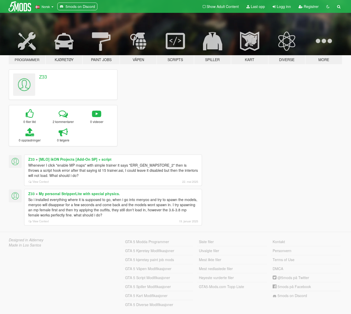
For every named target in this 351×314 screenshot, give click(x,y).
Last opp (257, 6)
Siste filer (206, 241)
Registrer (311, 6)
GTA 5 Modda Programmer (147, 241)
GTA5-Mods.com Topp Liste (221, 286)
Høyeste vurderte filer (216, 277)
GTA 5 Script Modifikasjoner (147, 277)
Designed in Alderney (26, 239)
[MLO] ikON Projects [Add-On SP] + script (75, 159)
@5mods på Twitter (292, 277)
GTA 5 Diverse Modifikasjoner (149, 304)
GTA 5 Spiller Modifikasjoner (148, 286)
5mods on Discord (291, 295)
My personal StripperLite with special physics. (79, 193)
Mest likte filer (210, 259)
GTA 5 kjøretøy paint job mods (149, 259)
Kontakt (279, 241)
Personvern (282, 250)
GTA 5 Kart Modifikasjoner (146, 295)
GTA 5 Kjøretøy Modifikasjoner (149, 250)
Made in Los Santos (25, 245)
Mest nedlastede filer (216, 268)
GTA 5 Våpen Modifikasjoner (148, 268)
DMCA (278, 268)
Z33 (43, 76)
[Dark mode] (327, 6)
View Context (40, 181)
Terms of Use (283, 259)
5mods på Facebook (293, 286)
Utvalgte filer (209, 250)
